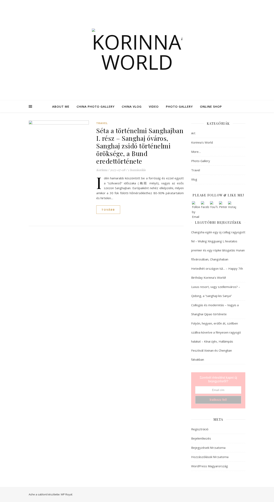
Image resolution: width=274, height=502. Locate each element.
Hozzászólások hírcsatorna (209, 457)
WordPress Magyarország (209, 466)
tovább (108, 209)
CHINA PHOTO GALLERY (96, 106)
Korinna (101, 170)
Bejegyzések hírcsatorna (208, 448)
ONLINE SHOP (211, 106)
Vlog (194, 179)
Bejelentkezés (201, 438)
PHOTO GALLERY (179, 106)
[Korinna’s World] (137, 50)
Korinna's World (202, 142)
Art (193, 133)
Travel (102, 123)
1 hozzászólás (137, 170)
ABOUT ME (60, 106)
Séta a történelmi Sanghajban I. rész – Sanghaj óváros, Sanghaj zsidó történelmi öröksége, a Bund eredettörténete (139, 145)
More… (196, 152)
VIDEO (154, 106)
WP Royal (66, 494)
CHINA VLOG (132, 106)
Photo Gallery (200, 161)
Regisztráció (199, 429)
